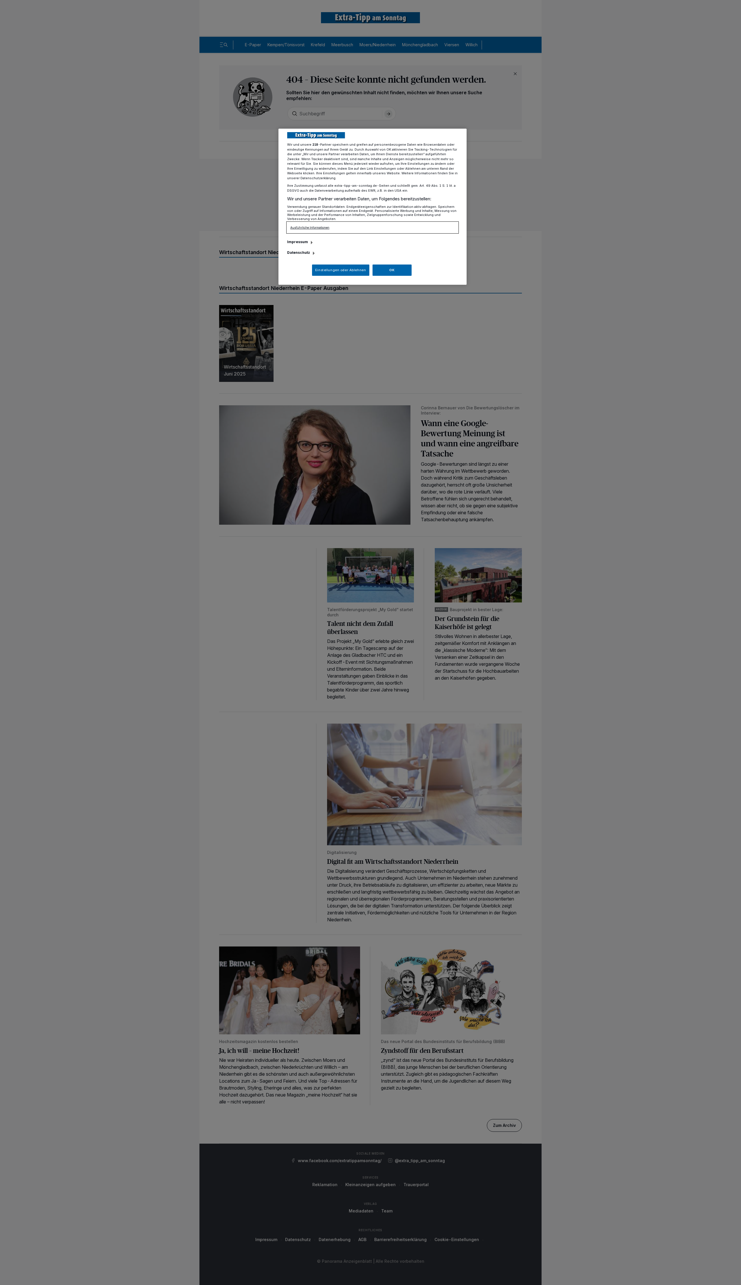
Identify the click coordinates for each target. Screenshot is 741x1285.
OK (392, 270)
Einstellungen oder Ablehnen (340, 270)
